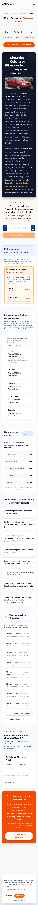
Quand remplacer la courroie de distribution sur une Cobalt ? (19, 562)
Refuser (9, 896)
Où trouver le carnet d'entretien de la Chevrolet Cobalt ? (19, 573)
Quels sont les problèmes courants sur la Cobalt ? (19, 551)
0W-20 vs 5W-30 (25, 779)
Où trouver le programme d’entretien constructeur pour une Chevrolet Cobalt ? (19, 538)
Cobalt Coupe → (29, 37)
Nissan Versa (11, 189)
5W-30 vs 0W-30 (10, 782)
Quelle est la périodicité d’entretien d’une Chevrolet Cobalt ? (19, 524)
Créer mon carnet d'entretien (19, 45)
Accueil (6, 13)
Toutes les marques (14, 719)
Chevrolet (23, 13)
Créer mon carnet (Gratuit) (19, 835)
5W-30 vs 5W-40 (10, 779)
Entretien (14, 13)
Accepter (19, 896)
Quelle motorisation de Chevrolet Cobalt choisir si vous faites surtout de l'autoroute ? (19, 600)
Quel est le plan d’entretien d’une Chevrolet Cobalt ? (19, 512)
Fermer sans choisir (19, 900)
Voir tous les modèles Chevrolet (18, 713)
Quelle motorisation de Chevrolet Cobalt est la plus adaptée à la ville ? (19, 586)
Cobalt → (17, 37)
